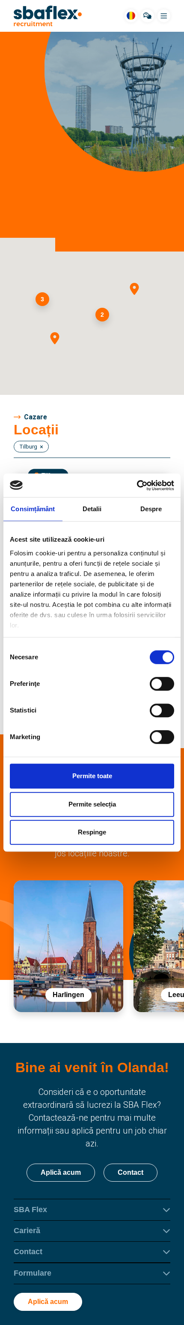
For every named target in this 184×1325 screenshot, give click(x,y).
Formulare (32, 1273)
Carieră (27, 1230)
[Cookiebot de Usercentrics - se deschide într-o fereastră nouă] (136, 485)
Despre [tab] (151, 508)
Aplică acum (61, 1172)
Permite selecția (92, 804)
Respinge (92, 832)
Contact (130, 1172)
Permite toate (92, 775)
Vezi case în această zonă (90, 203)
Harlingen (68, 994)
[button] (137, 291)
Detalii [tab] (92, 508)
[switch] (162, 684)
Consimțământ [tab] (33, 508)
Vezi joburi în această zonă (90, 228)
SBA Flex (30, 1209)
